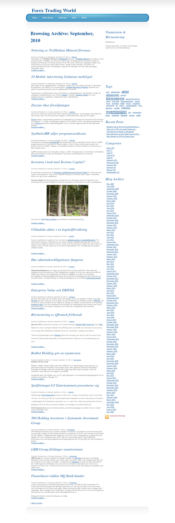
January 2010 (112, 196)
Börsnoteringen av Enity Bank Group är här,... (123, 134)
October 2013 (112, 300)
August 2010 (111, 213)
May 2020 (110, 359)
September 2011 (113, 245)
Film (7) (109, 151)
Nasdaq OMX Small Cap (85, 325)
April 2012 (110, 262)
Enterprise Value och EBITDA (52, 289)
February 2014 (112, 305)
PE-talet (34, 301)
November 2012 (112, 279)
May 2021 (110, 376)
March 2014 (111, 308)
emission (78, 458)
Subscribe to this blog (117, 416)
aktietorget (112, 94)
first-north (115, 101)
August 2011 (111, 242)
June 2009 (110, 186)
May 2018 (110, 315)
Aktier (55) (110, 148)
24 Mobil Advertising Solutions (77, 87)
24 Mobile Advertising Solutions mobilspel (61, 76)
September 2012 (113, 274)
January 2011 (111, 225)
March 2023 (111, 393)
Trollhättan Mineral (82, 59)
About (84, 18)
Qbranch (57, 335)
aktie (107, 92)
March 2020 (111, 354)
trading (132, 115)
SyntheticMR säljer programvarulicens (58, 133)
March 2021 (111, 371)
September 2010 (113, 216)
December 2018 (112, 327)
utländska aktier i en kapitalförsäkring (81, 240)
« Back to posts (36, 503)
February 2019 (112, 332)
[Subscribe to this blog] (107, 417)
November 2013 (112, 303)
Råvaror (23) (111, 170)
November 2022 (112, 385)
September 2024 (113, 402)
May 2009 (110, 184)
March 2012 (111, 259)
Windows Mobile (82, 95)
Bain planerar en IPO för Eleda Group (120, 136)
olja (129, 112)
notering (125, 108)
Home (34, 18)
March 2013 (111, 288)
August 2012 (111, 271)
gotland (137, 101)
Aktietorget (63, 59)
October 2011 (111, 247)
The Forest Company (49, 219)
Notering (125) (112, 160)
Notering (74, 57)
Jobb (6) (110, 158)
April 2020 (110, 356)
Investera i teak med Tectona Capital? (58, 161)
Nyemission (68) (113, 163)
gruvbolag (115, 104)
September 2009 (113, 189)
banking (123, 95)
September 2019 (113, 339)
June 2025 (110, 407)
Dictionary (63, 18)
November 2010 (112, 220)
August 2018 (111, 320)
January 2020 (112, 349)
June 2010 (110, 208)
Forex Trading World (54, 10)
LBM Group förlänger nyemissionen (57, 449)
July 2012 (110, 269)
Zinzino (34, 120)
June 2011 (110, 237)
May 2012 (110, 264)
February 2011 (112, 228)
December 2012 (112, 281)
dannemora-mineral (133, 99)
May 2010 (110, 206)
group (108, 104)
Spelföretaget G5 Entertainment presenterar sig (65, 385)
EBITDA (97, 301)
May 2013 (110, 293)
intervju (128, 104)
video (138, 115)
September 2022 (113, 380)
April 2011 (110, 232)
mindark (117, 108)
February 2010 (112, 199)
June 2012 (110, 266)
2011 (101, 325)
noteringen (75, 462)
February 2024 (112, 397)
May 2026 (110, 412)
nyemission (116, 111)
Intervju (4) (111, 155)
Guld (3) (109, 153)
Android (64, 95)
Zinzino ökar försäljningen (50, 105)
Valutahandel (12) (113, 172)
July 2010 (110, 211)
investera (136, 104)
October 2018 (112, 322)
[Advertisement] (124, 66)
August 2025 (111, 410)
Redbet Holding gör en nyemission (55, 352)
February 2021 (112, 368)
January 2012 (112, 254)
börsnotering (115, 98)
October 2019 (112, 342)
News (74, 18)
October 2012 (112, 276)
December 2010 (112, 223)
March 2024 (111, 400)
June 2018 (110, 317)
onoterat (115, 115)
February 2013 (112, 286)
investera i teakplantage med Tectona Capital (70, 172)
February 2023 (112, 390)
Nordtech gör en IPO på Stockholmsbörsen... (123, 127)
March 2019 (111, 334)
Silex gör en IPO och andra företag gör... (122, 129)
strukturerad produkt (93, 278)
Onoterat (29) (111, 165)
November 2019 (112, 344)
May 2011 (110, 235)
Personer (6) (111, 168)
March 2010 (111, 201)
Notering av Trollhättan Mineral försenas (60, 50)
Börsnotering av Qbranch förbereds (56, 314)
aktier (125, 91)
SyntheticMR (54, 142)
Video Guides (47, 18)
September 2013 (113, 298)
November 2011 (112, 249)
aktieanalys (115, 92)
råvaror (124, 115)
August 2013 (111, 296)
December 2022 (112, 388)
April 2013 (110, 291)
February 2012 (112, 257)
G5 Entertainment (48, 395)
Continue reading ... (38, 70)
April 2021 (110, 373)
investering (110, 106)
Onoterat (74, 83)
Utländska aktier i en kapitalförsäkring (59, 229)
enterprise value (37, 304)
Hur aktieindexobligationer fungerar (57, 259)
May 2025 (110, 405)
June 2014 (110, 313)
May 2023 (110, 395)
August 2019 (111, 337)
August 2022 (111, 378)
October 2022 (112, 383)
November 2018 (112, 325)
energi (108, 101)
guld (122, 103)
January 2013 (112, 283)
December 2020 (112, 363)
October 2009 (112, 191)
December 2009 (112, 194)
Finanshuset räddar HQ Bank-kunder (57, 475)
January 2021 (112, 366)
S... (83, 219)
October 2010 (112, 218)
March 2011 (111, 230)
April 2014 (110, 310)
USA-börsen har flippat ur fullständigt (120, 132)
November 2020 (112, 361)
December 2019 (112, 346)
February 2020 (112, 351)
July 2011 (110, 240)
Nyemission (77, 360)
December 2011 (112, 252)
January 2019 (112, 329)
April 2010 (110, 203)
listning (121, 106)
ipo (117, 106)
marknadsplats (131, 106)
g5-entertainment (127, 101)
